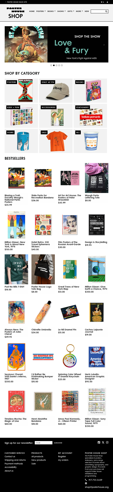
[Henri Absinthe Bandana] (43, 401)
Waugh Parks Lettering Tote (92, 196)
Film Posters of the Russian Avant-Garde (69, 243)
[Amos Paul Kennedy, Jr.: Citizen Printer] (70, 401)
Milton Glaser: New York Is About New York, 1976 (15, 244)
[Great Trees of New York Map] (70, 269)
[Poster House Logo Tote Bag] (43, 269)
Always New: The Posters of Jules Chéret (14, 331)
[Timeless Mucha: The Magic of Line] (16, 401)
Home (32, 11)
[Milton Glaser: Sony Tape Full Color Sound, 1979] (96, 401)
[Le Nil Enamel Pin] (70, 312)
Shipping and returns (15, 459)
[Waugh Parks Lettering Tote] (96, 178)
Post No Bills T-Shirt (14, 286)
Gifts (70, 11)
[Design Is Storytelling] (96, 225)
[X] (103, 442)
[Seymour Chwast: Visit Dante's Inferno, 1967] (16, 357)
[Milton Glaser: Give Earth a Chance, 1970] (96, 269)
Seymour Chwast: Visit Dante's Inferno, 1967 (16, 376)
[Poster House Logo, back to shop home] (15, 12)
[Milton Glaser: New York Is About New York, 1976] (16, 225)
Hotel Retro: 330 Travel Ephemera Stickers (40, 244)
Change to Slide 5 (61, 65)
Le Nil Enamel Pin (67, 329)
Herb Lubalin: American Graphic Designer (95, 376)
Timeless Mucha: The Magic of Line (15, 420)
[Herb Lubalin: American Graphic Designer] (96, 357)
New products (38, 459)
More (79, 11)
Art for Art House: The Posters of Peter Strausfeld (69, 197)
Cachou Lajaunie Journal (94, 330)
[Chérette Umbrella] (43, 312)
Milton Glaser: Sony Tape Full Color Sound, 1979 (95, 421)
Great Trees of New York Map (68, 287)
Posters (40, 11)
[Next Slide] (104, 44)
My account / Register (106, 2)
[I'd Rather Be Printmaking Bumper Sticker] (43, 357)
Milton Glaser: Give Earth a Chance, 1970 (96, 287)
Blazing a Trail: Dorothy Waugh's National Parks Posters (14, 198)
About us (9, 470)
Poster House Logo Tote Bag (41, 287)
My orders (63, 459)
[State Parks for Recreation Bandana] (43, 178)
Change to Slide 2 (54, 65)
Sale (33, 463)
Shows (61, 11)
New (87, 11)
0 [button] (103, 2)
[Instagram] (107, 442)
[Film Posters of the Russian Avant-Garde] (70, 225)
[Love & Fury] (56, 44)
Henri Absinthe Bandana (39, 420)
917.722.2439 (95, 479)
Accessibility (11, 466)
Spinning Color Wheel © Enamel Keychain (69, 375)
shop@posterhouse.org (97, 486)
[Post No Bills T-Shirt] (16, 269)
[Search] (106, 11)
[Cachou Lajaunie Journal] (96, 312)
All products (37, 456)
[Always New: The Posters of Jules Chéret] (16, 312)
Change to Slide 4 (59, 65)
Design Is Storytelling (96, 242)
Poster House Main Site (16, 2)
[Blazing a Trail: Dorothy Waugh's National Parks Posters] (16, 178)
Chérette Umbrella (41, 329)
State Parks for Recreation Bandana (42, 196)
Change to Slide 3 (56, 65)
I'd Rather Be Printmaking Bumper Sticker (42, 376)
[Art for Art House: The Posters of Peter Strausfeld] (70, 178)
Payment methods (14, 463)
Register (62, 456)
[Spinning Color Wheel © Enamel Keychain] (70, 357)
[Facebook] (99, 442)
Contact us (10, 456)
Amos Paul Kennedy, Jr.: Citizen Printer (69, 420)
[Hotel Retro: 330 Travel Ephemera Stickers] (43, 225)
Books (51, 11)
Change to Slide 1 (51, 65)
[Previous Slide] (9, 44)
